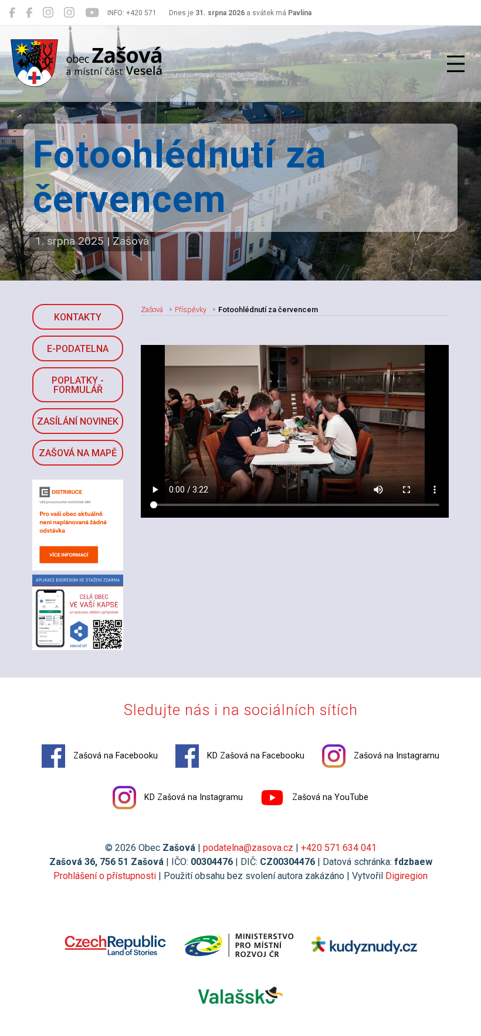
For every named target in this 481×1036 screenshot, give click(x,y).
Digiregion (406, 875)
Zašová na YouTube (329, 797)
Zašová (152, 309)
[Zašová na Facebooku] (12, 13)
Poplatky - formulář (78, 385)
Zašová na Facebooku (114, 756)
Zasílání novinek (77, 421)
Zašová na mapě (78, 453)
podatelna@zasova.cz (248, 847)
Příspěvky (190, 309)
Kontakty (77, 317)
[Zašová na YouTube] (92, 13)
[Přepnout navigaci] (456, 64)
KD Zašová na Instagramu (192, 797)
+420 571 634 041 (339, 847)
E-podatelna (78, 348)
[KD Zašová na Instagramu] (69, 13)
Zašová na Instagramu (395, 756)
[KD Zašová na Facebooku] (29, 13)
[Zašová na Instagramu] (48, 13)
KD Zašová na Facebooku (254, 756)
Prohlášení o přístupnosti (104, 875)
